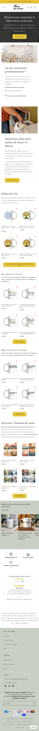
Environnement (8, 640)
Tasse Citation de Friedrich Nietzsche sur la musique (27, 405)
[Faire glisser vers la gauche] (16, 545)
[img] (19, 579)
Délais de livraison (9, 664)
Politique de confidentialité (13, 721)
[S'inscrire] (33, 703)
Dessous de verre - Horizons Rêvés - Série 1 (8, 461)
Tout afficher (19, 342)
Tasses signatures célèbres (7, 534)
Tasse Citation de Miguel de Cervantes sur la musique (27, 379)
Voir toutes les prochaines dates (17, 96)
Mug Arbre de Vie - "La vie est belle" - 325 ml (9, 254)
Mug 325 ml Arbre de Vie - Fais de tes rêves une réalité (28, 254)
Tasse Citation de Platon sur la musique (9, 379)
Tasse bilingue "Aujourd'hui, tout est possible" (10, 333)
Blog (5, 648)
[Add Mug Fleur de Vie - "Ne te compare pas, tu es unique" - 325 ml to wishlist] (16, 208)
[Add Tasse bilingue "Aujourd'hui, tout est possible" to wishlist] (16, 315)
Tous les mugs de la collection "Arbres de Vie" (19, 264)
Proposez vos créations (10, 644)
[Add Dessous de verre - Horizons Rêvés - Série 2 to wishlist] (35, 443)
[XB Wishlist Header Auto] (31, 8)
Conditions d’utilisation (28, 721)
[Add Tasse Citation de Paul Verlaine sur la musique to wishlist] (16, 387)
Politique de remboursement (26, 718)
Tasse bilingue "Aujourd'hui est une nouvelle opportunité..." (28, 333)
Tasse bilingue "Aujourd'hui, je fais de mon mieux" (9, 305)
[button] (4, 8)
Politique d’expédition (8, 724)
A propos (6, 636)
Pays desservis (8, 660)
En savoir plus (12, 180)
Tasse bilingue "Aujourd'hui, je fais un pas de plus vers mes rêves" (28, 306)
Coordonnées (18, 724)
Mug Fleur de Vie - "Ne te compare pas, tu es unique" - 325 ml (10, 228)
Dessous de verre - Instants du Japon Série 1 (28, 487)
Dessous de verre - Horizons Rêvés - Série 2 (27, 461)
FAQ (5, 668)
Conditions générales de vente (30, 724)
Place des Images (14, 718)
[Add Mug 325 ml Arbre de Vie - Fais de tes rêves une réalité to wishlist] (35, 236)
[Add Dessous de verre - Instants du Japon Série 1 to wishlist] (35, 469)
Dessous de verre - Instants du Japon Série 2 (9, 487)
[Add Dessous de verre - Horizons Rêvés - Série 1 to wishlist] (16, 443)
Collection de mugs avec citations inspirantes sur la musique (25, 536)
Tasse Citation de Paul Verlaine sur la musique (9, 405)
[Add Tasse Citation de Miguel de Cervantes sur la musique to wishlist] (35, 361)
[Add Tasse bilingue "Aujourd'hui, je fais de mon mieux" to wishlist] (16, 287)
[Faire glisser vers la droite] (23, 545)
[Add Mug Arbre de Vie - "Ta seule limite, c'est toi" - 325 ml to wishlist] (35, 208)
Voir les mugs (19, 36)
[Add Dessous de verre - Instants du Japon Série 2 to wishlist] (16, 469)
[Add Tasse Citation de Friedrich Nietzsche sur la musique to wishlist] (35, 387)
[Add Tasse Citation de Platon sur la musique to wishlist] (16, 361)
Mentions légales (20, 727)
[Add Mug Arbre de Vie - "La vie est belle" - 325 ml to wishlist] (16, 236)
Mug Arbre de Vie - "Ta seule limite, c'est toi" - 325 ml (27, 227)
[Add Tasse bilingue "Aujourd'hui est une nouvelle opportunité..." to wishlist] (35, 315)
